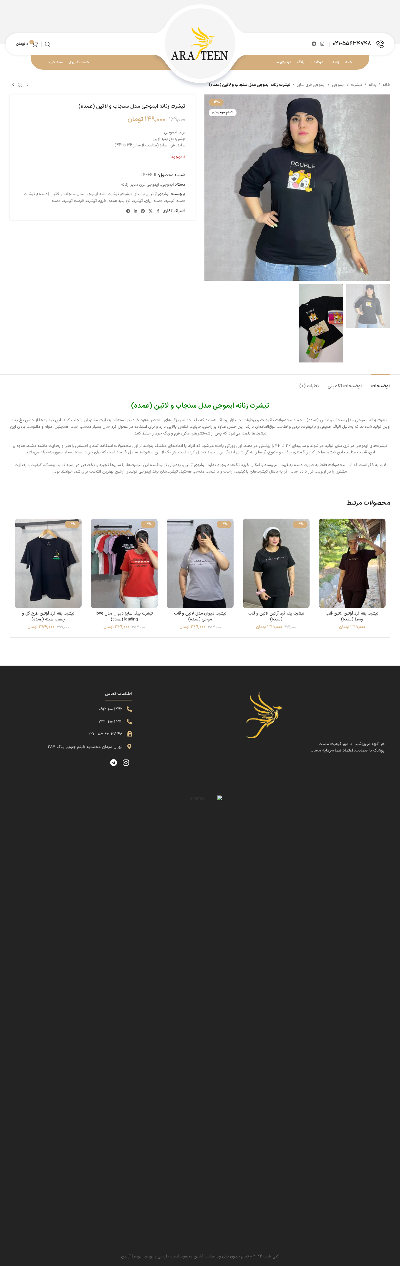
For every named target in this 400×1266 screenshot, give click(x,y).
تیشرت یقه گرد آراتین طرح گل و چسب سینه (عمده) (48, 616)
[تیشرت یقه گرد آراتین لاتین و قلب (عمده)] (276, 563)
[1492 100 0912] (129, 709)
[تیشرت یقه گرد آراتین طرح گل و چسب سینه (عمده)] (48, 563)
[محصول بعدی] (13, 85)
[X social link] (150, 211)
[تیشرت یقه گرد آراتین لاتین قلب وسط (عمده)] (352, 563)
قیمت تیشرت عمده (68, 201)
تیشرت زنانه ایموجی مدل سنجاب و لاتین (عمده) (78, 194)
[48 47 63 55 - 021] (129, 733)
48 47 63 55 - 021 (106, 734)
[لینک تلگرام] (314, 44)
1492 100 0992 (110, 722)
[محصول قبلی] (27, 85)
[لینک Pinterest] (143, 211)
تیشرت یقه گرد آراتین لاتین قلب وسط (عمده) (352, 616)
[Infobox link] (358, 44)
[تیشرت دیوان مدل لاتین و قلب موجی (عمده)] (200, 563)
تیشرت (356, 85)
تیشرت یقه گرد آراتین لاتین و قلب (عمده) (276, 616)
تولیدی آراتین (158, 194)
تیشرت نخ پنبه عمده (125, 201)
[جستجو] (48, 44)
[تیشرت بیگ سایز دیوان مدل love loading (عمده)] (124, 563)
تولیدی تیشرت (133, 194)
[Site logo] (200, 44)
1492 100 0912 (111, 709)
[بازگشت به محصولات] (20, 85)
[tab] (380, 383)
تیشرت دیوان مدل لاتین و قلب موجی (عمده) (200, 616)
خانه (386, 85)
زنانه (372, 85)
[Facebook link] (157, 211)
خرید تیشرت (96, 201)
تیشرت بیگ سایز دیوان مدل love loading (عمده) (124, 616)
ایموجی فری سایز (311, 85)
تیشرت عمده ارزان (160, 201)
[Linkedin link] (135, 211)
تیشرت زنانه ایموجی (241, 406)
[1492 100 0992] (129, 721)
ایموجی (338, 85)
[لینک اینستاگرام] (322, 44)
